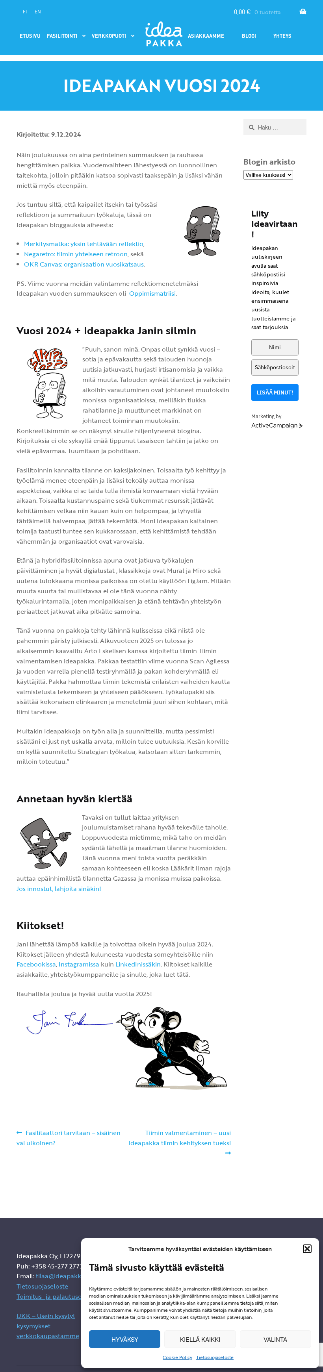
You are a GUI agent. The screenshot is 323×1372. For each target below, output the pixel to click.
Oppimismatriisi (152, 293)
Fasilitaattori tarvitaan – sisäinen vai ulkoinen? (69, 1138)
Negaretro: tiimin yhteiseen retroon (76, 254)
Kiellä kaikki (200, 1339)
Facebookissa (36, 964)
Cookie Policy (177, 1357)
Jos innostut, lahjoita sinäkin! (59, 888)
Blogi (249, 35)
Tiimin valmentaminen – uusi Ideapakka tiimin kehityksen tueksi (179, 1138)
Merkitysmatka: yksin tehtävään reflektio (83, 243)
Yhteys (282, 35)
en (38, 12)
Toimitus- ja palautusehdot (56, 1296)
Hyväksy (124, 1339)
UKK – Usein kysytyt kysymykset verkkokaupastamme (48, 1326)
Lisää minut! (275, 392)
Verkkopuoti (109, 35)
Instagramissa (79, 964)
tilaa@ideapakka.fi (62, 1276)
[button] (307, 1249)
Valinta (275, 1339)
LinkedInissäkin (138, 964)
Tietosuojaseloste (215, 1357)
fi (25, 12)
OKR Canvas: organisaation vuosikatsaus (84, 264)
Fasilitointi (62, 35)
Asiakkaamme (206, 35)
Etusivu (30, 35)
